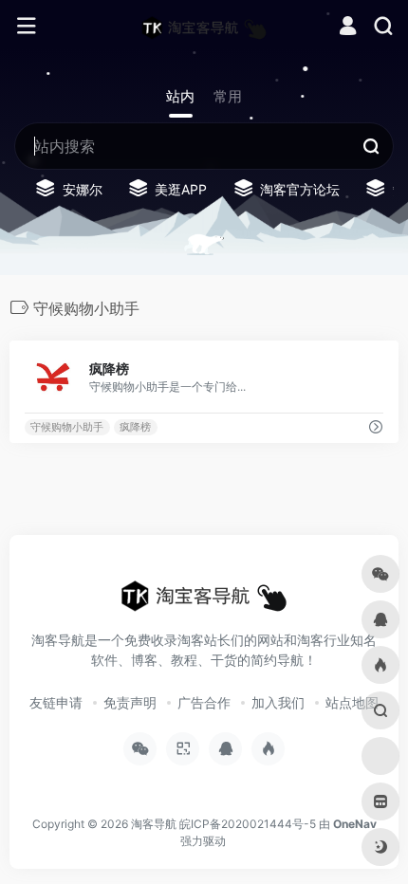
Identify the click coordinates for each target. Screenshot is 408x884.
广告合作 (204, 702)
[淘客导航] (204, 26)
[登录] (348, 28)
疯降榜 (135, 427)
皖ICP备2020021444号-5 (247, 824)
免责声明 (130, 702)
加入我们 (278, 702)
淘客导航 (153, 824)
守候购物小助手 (66, 427)
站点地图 (352, 702)
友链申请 (56, 702)
